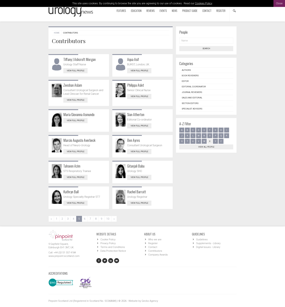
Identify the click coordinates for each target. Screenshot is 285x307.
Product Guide (189, 11)
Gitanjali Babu (135, 166)
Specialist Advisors (192, 109)
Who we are (154, 239)
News (174, 11)
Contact (206, 11)
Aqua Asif (133, 59)
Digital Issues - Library (208, 247)
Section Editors (190, 103)
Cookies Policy (203, 3)
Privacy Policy (108, 243)
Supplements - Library (208, 243)
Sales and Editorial (192, 98)
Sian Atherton (135, 114)
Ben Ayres (133, 140)
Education (136, 11)
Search (206, 48)
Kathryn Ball (71, 191)
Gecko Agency (150, 300)
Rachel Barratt (136, 191)
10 (107, 218)
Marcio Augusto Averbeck (79, 140)
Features (121, 11)
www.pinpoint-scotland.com (63, 256)
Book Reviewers (190, 75)
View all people (206, 147)
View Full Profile (75, 70)
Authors (186, 70)
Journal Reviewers (192, 92)
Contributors (155, 250)
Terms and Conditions (112, 247)
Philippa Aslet (135, 85)
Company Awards (158, 254)
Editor (185, 81)
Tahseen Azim (71, 166)
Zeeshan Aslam (72, 85)
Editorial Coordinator (194, 86)
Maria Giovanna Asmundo (79, 114)
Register (220, 11)
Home (57, 33)
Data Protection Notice (113, 250)
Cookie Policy (107, 239)
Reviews (150, 11)
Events (163, 11)
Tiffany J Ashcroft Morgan (79, 59)
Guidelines (202, 239)
